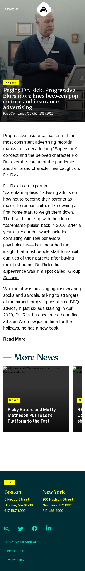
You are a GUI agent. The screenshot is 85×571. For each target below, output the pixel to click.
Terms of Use (13, 550)
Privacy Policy (14, 559)
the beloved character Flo (53, 155)
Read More (14, 339)
